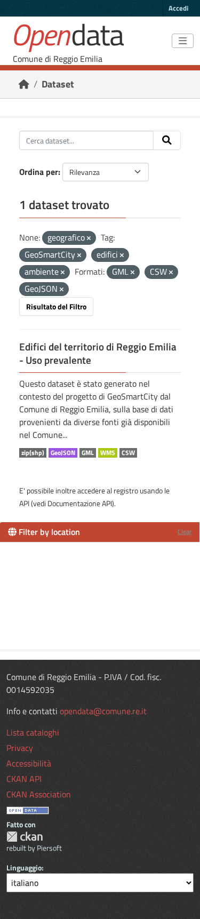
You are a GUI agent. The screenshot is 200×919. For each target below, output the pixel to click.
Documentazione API (79, 503)
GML (88, 453)
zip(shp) (32, 453)
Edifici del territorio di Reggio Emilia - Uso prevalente (98, 353)
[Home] (24, 84)
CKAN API (24, 778)
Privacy (19, 747)
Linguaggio (24, 867)
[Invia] (167, 140)
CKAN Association (38, 794)
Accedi (178, 8)
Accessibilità (28, 763)
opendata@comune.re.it (103, 711)
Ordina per (38, 171)
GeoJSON (63, 453)
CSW (128, 453)
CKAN (24, 836)
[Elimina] (89, 238)
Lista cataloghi (32, 732)
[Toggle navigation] (183, 41)
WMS (107, 453)
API (24, 503)
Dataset (58, 84)
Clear (184, 531)
